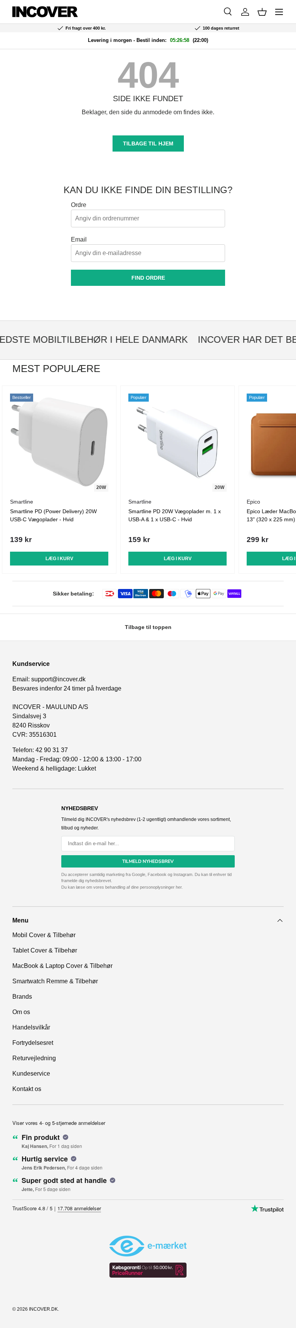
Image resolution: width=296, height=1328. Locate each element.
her (179, 887)
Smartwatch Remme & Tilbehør (55, 981)
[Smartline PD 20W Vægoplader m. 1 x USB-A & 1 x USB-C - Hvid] (177, 443)
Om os (21, 1012)
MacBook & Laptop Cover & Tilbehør (62, 966)
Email (79, 239)
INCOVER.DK (43, 1309)
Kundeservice (31, 1073)
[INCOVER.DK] (45, 11)
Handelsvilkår (31, 1027)
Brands (22, 996)
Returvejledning (34, 1058)
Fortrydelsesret (32, 1042)
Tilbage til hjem (148, 143)
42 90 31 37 (51, 750)
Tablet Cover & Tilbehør (44, 950)
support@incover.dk (58, 679)
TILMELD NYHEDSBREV (148, 861)
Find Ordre (148, 278)
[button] (262, 11)
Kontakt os (26, 1089)
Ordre (78, 205)
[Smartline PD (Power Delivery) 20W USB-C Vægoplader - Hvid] (59, 443)
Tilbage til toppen (148, 627)
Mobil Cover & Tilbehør (44, 935)
